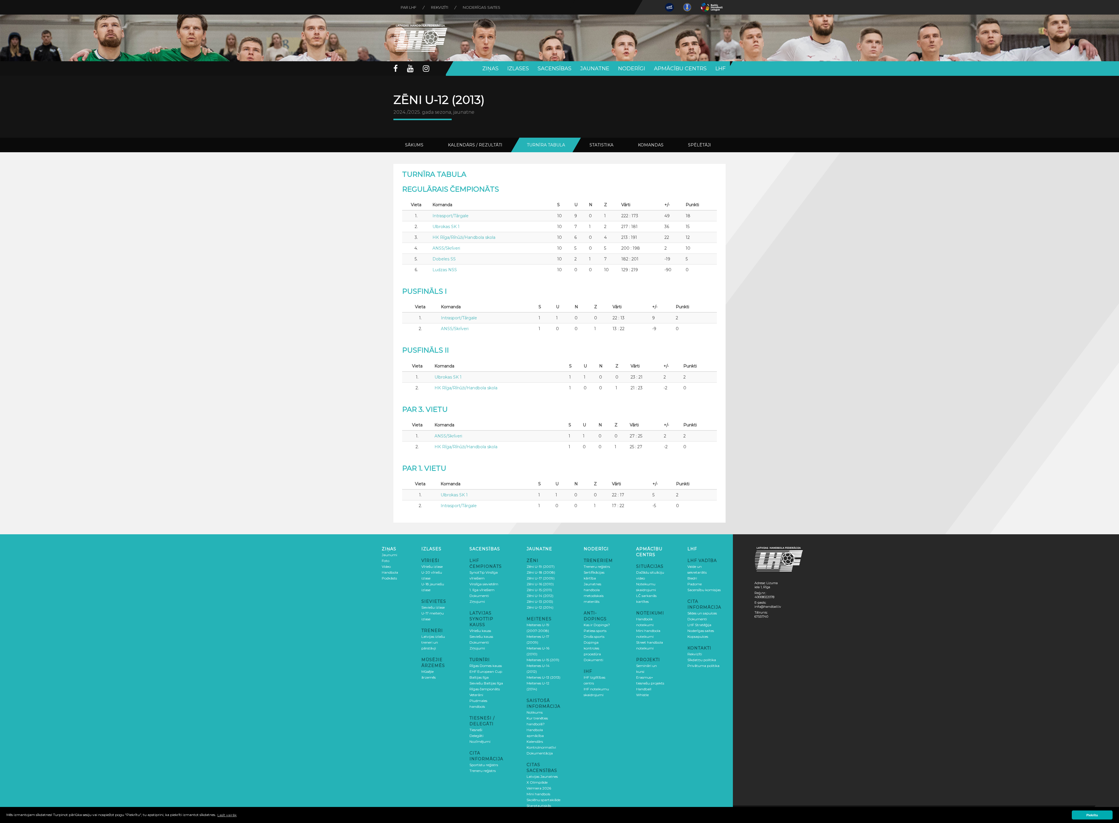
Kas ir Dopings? (597, 625)
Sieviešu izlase (433, 607)
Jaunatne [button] (594, 68)
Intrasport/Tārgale (450, 215)
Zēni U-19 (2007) (541, 566)
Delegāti (476, 735)
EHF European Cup (485, 671)
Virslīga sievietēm (483, 584)
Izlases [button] (518, 68)
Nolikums (535, 712)
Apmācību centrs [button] (680, 68)
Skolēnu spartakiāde (543, 800)
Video (386, 566)
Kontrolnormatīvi (541, 747)
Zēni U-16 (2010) (540, 584)
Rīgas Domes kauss (485, 665)
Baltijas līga (479, 677)
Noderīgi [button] (631, 68)
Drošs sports (594, 636)
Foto (385, 560)
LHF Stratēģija (699, 625)
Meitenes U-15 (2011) (543, 660)
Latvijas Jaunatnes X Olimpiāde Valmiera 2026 (542, 782)
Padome (694, 584)
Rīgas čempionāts (484, 689)
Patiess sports (595, 630)
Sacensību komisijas (704, 590)
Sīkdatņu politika (701, 660)
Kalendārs (535, 741)
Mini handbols (538, 794)
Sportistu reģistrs (483, 765)
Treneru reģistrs (482, 770)
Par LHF (408, 7)
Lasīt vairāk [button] (227, 815)
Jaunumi (389, 555)
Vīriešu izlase (432, 566)
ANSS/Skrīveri (446, 248)
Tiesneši (475, 730)
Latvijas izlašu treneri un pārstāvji (433, 642)
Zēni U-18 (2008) (541, 572)
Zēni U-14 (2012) (540, 595)
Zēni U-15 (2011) (539, 590)
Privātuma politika (703, 665)
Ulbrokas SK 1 (446, 226)
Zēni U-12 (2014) (540, 607)
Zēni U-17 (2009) (541, 578)
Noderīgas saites (481, 7)
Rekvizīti (439, 7)
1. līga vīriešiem (482, 590)
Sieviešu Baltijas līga (486, 683)
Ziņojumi (477, 601)
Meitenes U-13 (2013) (543, 677)
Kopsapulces (697, 636)
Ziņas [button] (490, 68)
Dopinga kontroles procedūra (592, 648)
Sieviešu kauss (481, 636)
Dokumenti (479, 595)
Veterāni (476, 695)
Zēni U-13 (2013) (540, 601)
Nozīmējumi (479, 741)
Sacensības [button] (554, 68)
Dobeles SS (444, 259)
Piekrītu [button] (1092, 815)
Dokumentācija (540, 753)
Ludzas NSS (444, 269)
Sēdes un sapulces (702, 613)
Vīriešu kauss (480, 630)
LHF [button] (720, 68)
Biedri (692, 578)
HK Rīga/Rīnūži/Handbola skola (463, 237)
